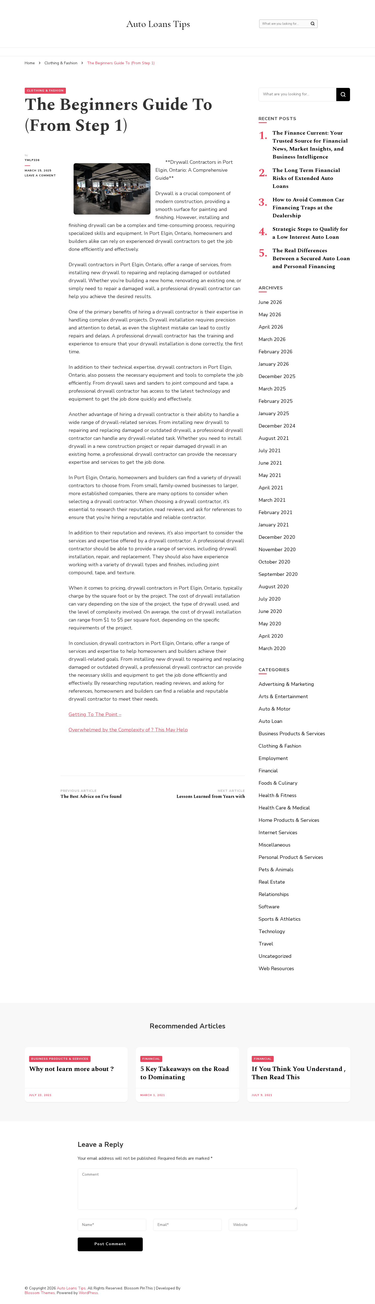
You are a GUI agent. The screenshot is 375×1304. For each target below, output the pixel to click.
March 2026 (272, 339)
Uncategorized (275, 956)
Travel (266, 943)
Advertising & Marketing (286, 684)
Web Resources (276, 968)
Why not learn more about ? (71, 1069)
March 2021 (272, 500)
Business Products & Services (292, 733)
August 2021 (274, 438)
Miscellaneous (274, 845)
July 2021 (270, 450)
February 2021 (276, 512)
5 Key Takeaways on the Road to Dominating (184, 1073)
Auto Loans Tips (158, 24)
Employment (273, 758)
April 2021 (271, 487)
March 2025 (272, 388)
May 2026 (270, 314)
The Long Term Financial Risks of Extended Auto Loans (306, 178)
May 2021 (270, 475)
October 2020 (274, 562)
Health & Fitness (277, 795)
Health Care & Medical (284, 807)
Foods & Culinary (278, 783)
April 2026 (271, 327)
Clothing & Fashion (45, 91)
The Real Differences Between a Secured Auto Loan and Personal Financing (311, 258)
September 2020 (278, 574)
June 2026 (270, 302)
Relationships (274, 894)
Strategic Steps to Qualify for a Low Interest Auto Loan (310, 233)
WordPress (88, 1292)
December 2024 (277, 426)
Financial (268, 770)
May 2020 (270, 623)
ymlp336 (32, 160)
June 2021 (270, 463)
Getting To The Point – (95, 714)
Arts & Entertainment (283, 696)
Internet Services (278, 832)
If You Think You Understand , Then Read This (299, 1073)
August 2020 (274, 586)
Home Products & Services (289, 820)
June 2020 (270, 611)
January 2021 (274, 524)
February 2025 (276, 401)
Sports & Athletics (280, 919)
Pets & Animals (276, 869)
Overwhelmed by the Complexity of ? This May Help (128, 729)
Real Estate (272, 882)
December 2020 (277, 537)
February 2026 (276, 351)
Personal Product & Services (291, 857)
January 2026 (274, 364)
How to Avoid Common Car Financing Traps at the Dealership (308, 208)
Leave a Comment (42, 175)
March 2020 (272, 648)
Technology (272, 931)
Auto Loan (270, 721)
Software (269, 906)
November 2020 (277, 549)
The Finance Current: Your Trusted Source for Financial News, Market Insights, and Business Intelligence (310, 145)
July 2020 (270, 599)
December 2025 (277, 376)
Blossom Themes (40, 1292)
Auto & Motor (274, 709)
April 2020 (271, 636)
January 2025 (274, 413)
